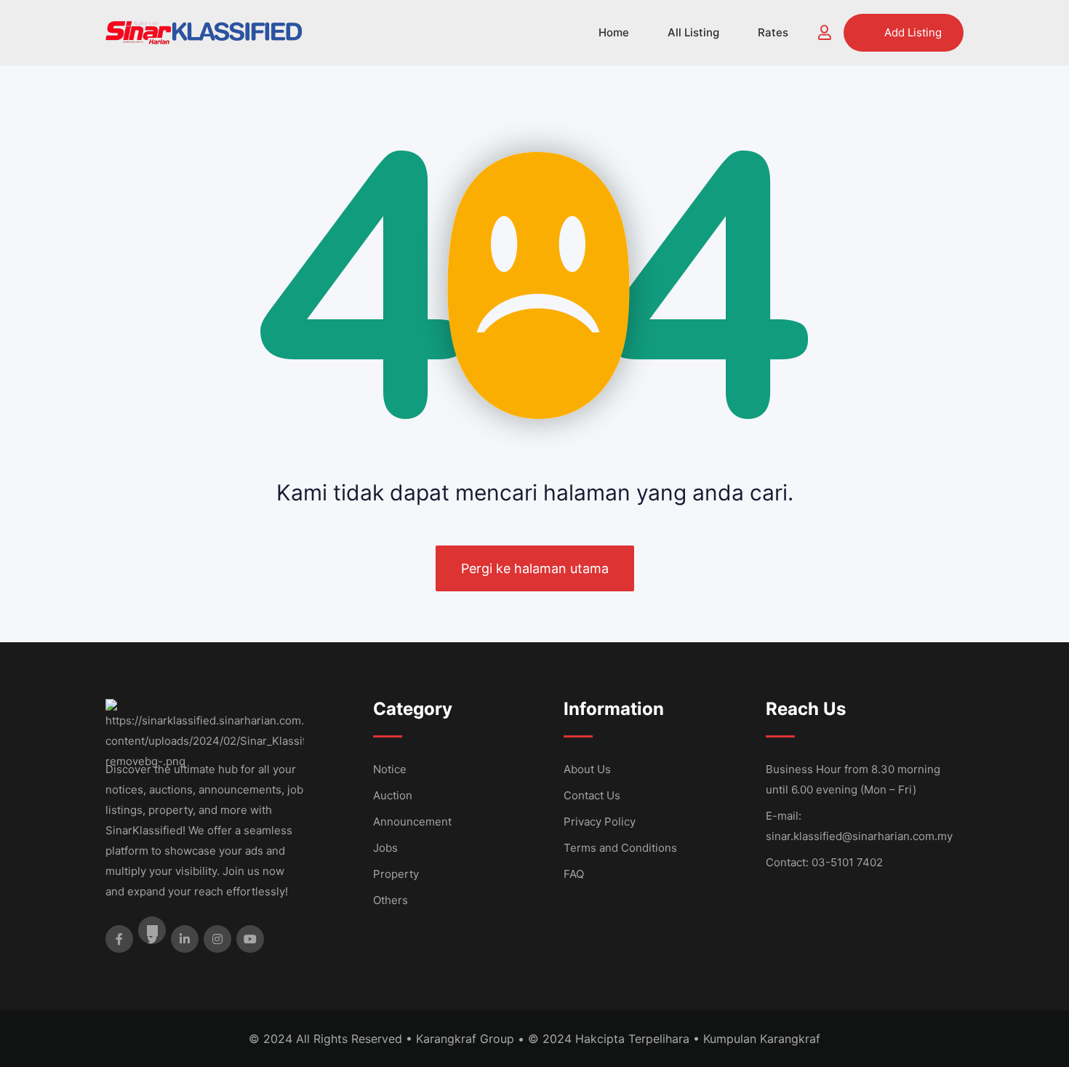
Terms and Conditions (620, 848)
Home (613, 32)
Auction (392, 795)
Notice (390, 769)
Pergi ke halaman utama (535, 568)
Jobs (385, 848)
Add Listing (913, 32)
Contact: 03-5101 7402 (824, 862)
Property (396, 874)
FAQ (574, 874)
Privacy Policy (600, 821)
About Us (587, 769)
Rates (773, 32)
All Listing (693, 32)
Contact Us (592, 795)
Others (390, 900)
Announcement (412, 821)
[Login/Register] (824, 32)
